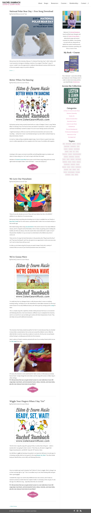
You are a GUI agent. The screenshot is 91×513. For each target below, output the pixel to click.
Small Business (78, 166)
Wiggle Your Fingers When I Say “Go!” (27, 401)
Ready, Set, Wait (41, 455)
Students (74, 169)
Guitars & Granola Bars (71, 118)
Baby (64, 143)
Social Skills (66, 169)
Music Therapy (78, 159)
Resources (54, 3)
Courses (63, 3)
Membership (73, 3)
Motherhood (72, 126)
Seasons (68, 166)
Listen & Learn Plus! (21, 159)
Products (77, 164)
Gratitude (70, 154)
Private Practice (66, 164)
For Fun (77, 151)
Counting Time (73, 146)
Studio (78, 169)
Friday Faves (65, 154)
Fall (73, 151)
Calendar (74, 143)
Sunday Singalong (71, 172)
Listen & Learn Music (22, 83)
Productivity (73, 164)
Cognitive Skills (66, 146)
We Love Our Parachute (21, 179)
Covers (78, 146)
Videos (72, 174)
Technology (78, 172)
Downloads (71, 148)
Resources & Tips (21, 14)
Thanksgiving (67, 174)
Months (68, 159)
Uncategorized (71, 137)
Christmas (78, 143)
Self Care (72, 166)
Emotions (66, 151)
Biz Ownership (68, 143)
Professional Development (71, 132)
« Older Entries (13, 506)
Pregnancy (78, 161)
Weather (76, 174)
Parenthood (65, 161)
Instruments (77, 156)
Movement (72, 159)
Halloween (66, 156)
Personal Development (71, 129)
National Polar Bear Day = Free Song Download (31, 11)
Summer (65, 172)
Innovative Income (71, 121)
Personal (69, 161)
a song (52, 305)
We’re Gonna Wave (18, 257)
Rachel (13, 14)
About (40, 3)
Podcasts (73, 161)
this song (13, 341)
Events (71, 151)
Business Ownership (72, 113)
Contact (83, 3)
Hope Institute (71, 156)
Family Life (71, 116)
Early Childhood (76, 148)
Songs (46, 3)
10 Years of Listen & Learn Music (72, 111)
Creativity (65, 148)
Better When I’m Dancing (21, 80)
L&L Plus (64, 159)
